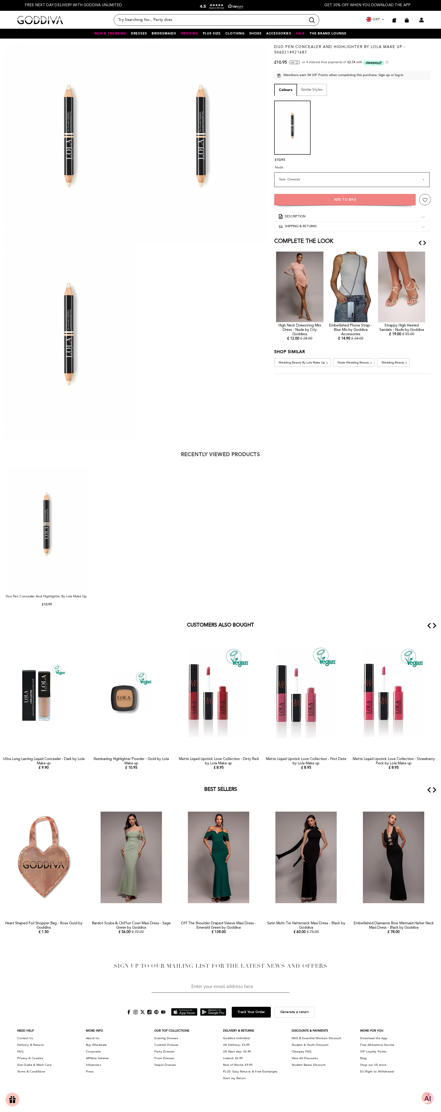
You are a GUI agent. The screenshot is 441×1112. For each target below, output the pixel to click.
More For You (371, 1031)
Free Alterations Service (377, 1045)
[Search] (216, 20)
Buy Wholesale (96, 1045)
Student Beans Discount (309, 1065)
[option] (73, 5)
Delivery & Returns (30, 1045)
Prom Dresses (164, 1058)
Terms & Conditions (31, 1071)
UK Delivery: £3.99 (236, 1045)
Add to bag (345, 199)
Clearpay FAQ (302, 1052)
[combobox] (210, 20)
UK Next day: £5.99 (237, 1052)
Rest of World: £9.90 (237, 1065)
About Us (92, 1038)
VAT (292, 63)
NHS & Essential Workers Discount (316, 1038)
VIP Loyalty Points (373, 1052)
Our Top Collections (171, 1031)
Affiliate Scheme (97, 1058)
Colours (285, 90)
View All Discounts (305, 1058)
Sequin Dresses (165, 1065)
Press (90, 1071)
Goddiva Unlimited (236, 1038)
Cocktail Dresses (166, 1045)
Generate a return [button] (294, 1012)
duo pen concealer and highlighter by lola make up (47, 596)
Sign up (384, 75)
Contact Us (25, 1038)
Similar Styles (311, 90)
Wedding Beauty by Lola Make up (302, 362)
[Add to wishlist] (425, 200)
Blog (363, 1058)
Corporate (93, 1052)
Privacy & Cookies (30, 1058)
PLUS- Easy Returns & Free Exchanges (250, 1071)
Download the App (373, 1038)
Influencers (93, 1065)
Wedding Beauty (393, 362)
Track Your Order (251, 1012)
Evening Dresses (166, 1038)
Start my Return (234, 1078)
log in (399, 75)
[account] (421, 20)
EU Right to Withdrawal (377, 1071)
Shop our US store (373, 1065)
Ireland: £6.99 (233, 1058)
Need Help (25, 1031)
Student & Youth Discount (310, 1045)
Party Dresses (164, 1052)
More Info (94, 1031)
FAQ (20, 1052)
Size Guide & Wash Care (34, 1065)
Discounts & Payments (310, 1031)
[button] (220, 6)
